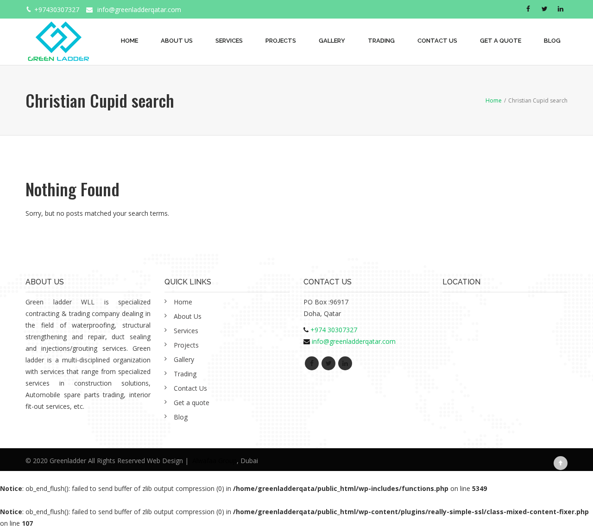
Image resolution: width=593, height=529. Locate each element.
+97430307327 (56, 9)
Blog (552, 40)
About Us (177, 40)
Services (229, 40)
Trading (381, 40)
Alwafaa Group (214, 460)
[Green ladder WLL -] (58, 36)
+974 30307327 (333, 329)
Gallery (332, 40)
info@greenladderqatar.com (139, 9)
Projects (280, 40)
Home (129, 40)
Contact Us (437, 40)
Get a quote (500, 40)
